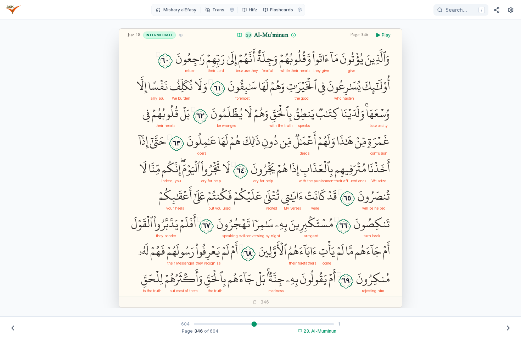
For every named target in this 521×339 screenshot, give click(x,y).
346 (198, 331)
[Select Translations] (232, 9)
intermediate (159, 35)
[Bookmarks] (255, 302)
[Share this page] (497, 10)
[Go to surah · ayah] (239, 35)
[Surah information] (293, 35)
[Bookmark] (158, 55)
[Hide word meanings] (181, 35)
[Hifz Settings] (299, 9)
